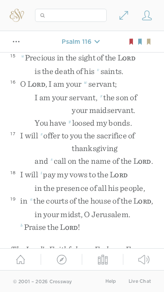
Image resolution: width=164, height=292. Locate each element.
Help (110, 281)
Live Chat (140, 281)
